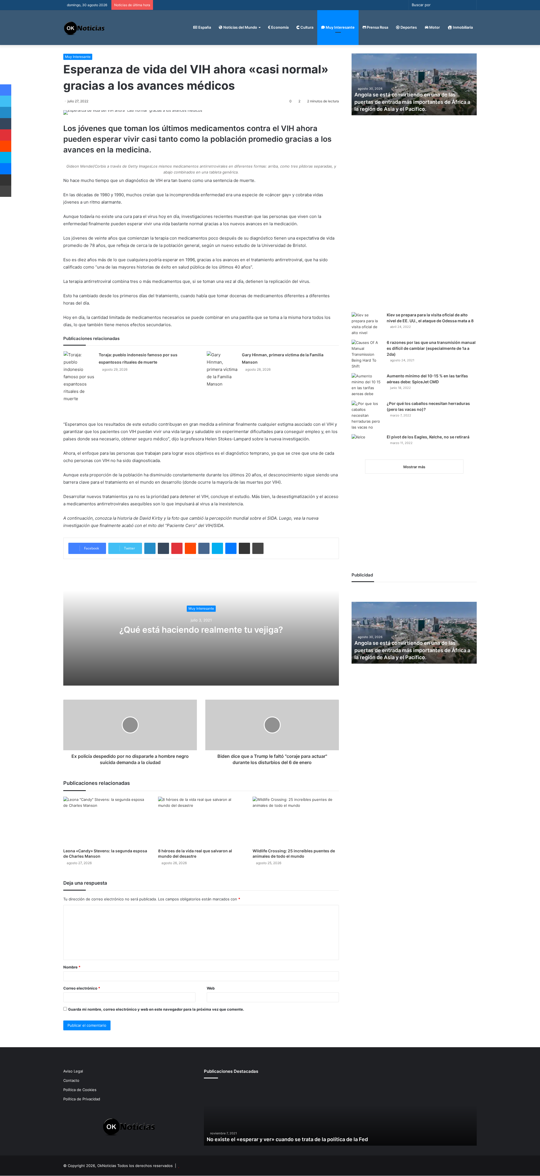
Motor (434, 27)
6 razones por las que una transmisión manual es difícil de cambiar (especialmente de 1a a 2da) (431, 348)
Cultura (306, 27)
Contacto (71, 1080)
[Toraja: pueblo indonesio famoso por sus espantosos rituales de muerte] (79, 376)
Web (211, 988)
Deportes (408, 27)
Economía (279, 27)
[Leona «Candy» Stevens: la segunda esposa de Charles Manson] (106, 821)
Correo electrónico (81, 988)
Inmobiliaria (462, 27)
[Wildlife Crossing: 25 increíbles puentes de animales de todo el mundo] (296, 821)
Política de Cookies (79, 1089)
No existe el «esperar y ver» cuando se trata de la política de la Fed (287, 1139)
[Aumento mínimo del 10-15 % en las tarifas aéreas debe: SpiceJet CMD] (367, 385)
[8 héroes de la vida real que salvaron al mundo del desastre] (201, 821)
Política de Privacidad (81, 1099)
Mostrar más (414, 467)
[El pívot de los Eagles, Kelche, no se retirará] (367, 444)
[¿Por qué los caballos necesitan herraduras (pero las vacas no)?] (367, 415)
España (204, 27)
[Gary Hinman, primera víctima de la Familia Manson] (222, 369)
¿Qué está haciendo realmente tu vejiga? (201, 630)
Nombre (71, 967)
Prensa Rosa (377, 27)
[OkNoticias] (84, 27)
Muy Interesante (340, 27)
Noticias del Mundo (239, 27)
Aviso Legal (73, 1071)
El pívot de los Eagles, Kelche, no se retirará (428, 436)
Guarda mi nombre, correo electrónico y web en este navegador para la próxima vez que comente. (156, 1009)
